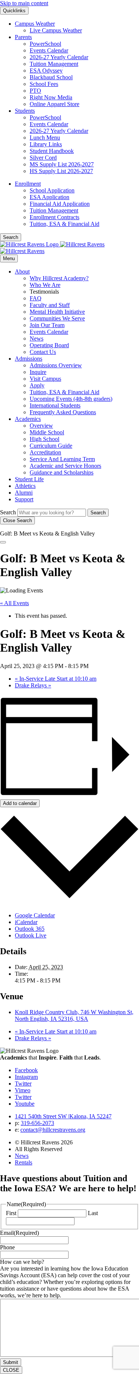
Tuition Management (54, 64)
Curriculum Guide (51, 445)
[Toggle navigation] (3, 542)
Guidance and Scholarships (61, 472)
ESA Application (49, 197)
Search (8, 512)
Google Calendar (35, 915)
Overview (41, 425)
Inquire (38, 372)
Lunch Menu (45, 137)
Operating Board (49, 345)
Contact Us (43, 352)
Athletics (25, 486)
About (22, 271)
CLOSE (11, 1370)
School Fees (44, 84)
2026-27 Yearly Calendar (59, 57)
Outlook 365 (29, 929)
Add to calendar (20, 803)
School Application (52, 190)
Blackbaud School (51, 77)
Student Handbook (52, 151)
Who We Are (45, 285)
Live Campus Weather (56, 30)
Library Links (46, 144)
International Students (55, 405)
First (11, 1213)
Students (25, 111)
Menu (9, 258)
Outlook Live (30, 935)
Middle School (47, 432)
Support (24, 499)
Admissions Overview (56, 365)
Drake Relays (33, 685)
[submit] (98, 513)
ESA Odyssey (46, 70)
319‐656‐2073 (37, 1123)
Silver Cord (43, 157)
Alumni (24, 492)
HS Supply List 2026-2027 (61, 171)
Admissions (28, 358)
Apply (37, 385)
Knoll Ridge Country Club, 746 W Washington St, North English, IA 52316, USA (74, 1015)
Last (93, 1213)
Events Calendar (49, 50)
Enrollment (28, 183)
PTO (35, 90)
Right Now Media (51, 97)
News (36, 338)
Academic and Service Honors (65, 466)
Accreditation (45, 452)
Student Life (29, 479)
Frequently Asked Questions (63, 412)
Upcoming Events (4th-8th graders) (71, 399)
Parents (23, 37)
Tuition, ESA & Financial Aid (64, 224)
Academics (28, 419)
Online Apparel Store (54, 104)
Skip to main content (24, 3)
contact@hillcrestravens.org (52, 1130)
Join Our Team (47, 325)
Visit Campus (45, 379)
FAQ (36, 298)
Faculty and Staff (50, 305)
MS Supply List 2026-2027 (62, 164)
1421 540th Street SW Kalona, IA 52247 (63, 1116)
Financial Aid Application (60, 204)
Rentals (23, 1162)
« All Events (14, 603)
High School (44, 439)
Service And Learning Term (62, 459)
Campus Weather (35, 23)
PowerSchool (45, 44)
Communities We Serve (57, 318)
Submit (10, 1362)
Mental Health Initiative (57, 312)
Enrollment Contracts (54, 217)
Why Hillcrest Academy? (59, 278)
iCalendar (26, 922)
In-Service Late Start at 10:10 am (55, 678)
